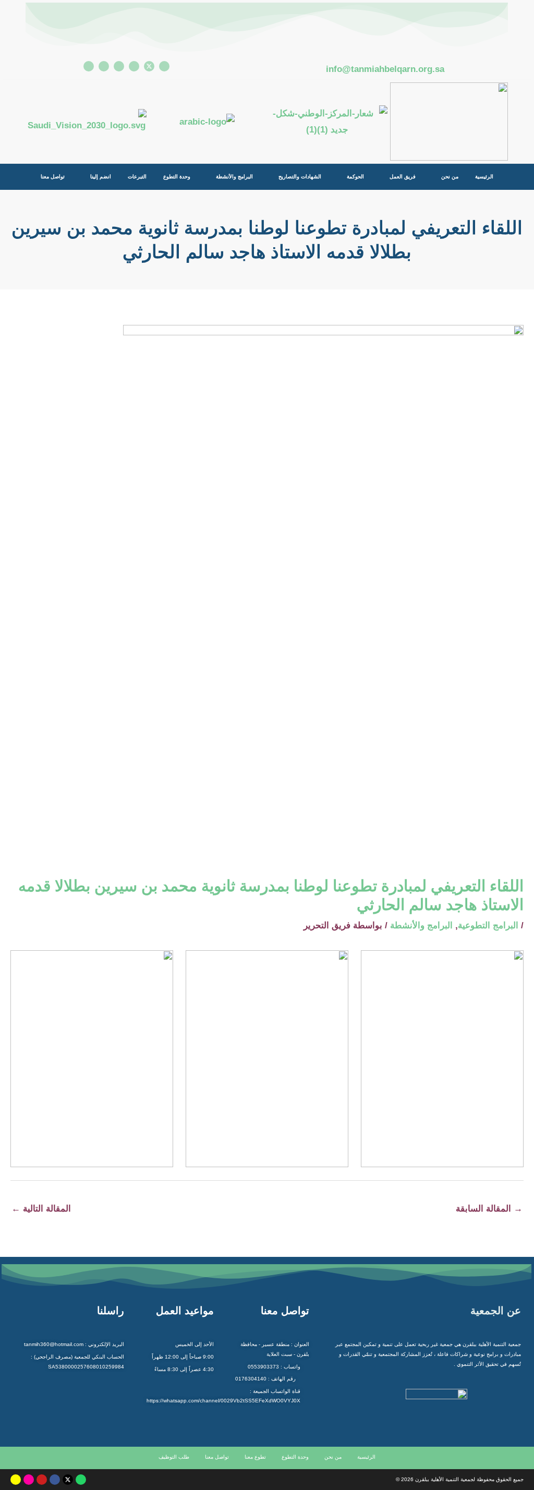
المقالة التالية (41, 1209)
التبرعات (137, 176)
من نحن (449, 176)
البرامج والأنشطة (234, 176)
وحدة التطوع (176, 176)
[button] (445, 176)
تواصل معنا (53, 176)
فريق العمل (403, 176)
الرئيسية (484, 176)
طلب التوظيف (174, 1457)
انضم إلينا (100, 176)
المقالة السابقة (489, 1209)
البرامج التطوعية (488, 925)
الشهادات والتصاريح (299, 176)
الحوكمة (355, 176)
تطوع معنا (255, 1457)
